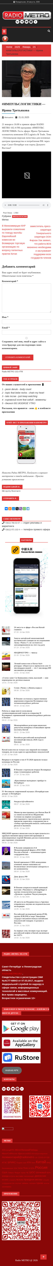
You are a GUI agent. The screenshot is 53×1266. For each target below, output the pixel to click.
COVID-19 (42, 1157)
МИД (49, 1163)
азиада (5, 1176)
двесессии (40, 1176)
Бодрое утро (21, 1163)
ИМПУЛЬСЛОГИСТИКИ (20, 216)
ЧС (27, 1173)
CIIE (36, 1157)
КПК (29, 1162)
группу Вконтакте (12, 491)
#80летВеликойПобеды (26, 1150)
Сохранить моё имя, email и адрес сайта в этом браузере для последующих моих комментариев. (24, 345)
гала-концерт (29, 1176)
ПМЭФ (20, 1168)
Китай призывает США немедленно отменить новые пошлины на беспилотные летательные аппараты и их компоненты (31, 865)
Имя (5, 317)
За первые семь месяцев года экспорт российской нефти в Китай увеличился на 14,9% (31, 933)
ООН (15, 1168)
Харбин (23, 1172)
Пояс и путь (28, 1168)
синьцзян (46, 1180)
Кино (33, 1163)
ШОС (32, 1172)
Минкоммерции (7, 1168)
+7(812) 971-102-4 (12, 529)
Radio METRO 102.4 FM (12, 371)
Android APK (11, 1070)
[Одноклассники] (9, 508)
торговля (32, 1183)
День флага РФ (21, 877)
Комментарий (10, 281)
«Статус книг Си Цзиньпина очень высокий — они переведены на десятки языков (25, 679)
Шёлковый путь (43, 1172)
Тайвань (11, 1173)
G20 (47, 1157)
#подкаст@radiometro (24, 801)
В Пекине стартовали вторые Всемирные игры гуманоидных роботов (32, 771)
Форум (17, 1173)
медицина (12, 1180)
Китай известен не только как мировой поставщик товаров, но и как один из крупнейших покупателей (25, 751)
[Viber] (20, 508)
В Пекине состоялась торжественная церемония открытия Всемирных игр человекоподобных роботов (30, 701)
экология (46, 1183)
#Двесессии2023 (24, 1154)
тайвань (25, 1183)
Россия (41, 1167)
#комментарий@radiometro (18, 1157)
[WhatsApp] (24, 508)
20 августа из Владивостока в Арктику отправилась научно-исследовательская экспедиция (32, 904)
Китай (41, 1162)
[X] (17, 508)
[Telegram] (27, 508)
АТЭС (4, 1162)
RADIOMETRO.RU (12, 973)
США (4, 1172)
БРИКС (12, 1162)
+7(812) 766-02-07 (12, 523)
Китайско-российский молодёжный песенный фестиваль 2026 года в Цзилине (30, 739)
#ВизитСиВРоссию (9, 1153)
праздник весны (33, 1179)
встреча (12, 1176)
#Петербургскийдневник (39, 1153)
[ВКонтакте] (6, 508)
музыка (19, 1180)
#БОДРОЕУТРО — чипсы (25, 653)
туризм (39, 1183)
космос (5, 1180)
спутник (18, 1183)
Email (6, 327)
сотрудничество (8, 1183)
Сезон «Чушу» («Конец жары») (28, 688)
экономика (6, 1187)
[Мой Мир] (13, 508)
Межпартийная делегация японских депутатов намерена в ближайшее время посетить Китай (32, 727)
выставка (19, 1176)
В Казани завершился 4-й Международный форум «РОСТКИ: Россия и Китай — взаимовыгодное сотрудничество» (30, 851)
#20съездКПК (8, 1150)
